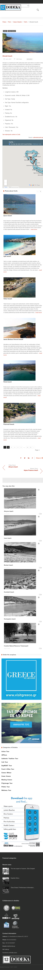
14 (27, 447)
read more (34, 229)
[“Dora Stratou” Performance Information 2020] (5, 890)
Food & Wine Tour (8, 769)
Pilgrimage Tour (7, 783)
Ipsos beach (8, 215)
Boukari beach (8, 565)
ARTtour (4, 755)
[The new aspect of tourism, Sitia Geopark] (5, 871)
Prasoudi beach (9, 424)
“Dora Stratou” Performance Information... (23, 887)
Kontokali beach (9, 592)
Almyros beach (8, 511)
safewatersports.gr (38, 137)
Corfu (25, 22)
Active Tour (5, 751)
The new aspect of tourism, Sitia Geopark (23, 868)
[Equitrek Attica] (5, 880)
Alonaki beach (7, 56)
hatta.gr (7, 949)
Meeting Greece (7, 779)
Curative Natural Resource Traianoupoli (16, 646)
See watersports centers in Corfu (11, 134)
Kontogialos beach (10, 619)
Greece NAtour (6, 772)
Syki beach (7, 256)
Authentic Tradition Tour (10, 758)
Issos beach (7, 538)
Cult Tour (5, 762)
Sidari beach (8, 299)
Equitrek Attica (15, 878)
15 (30, 447)
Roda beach (8, 382)
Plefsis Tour (6, 787)
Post (9, 22)
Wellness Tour (6, 790)
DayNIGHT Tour (7, 765)
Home (4, 22)
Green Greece (11, 31)
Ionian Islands (17, 22)
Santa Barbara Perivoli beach (13, 339)
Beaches (29, 59)
